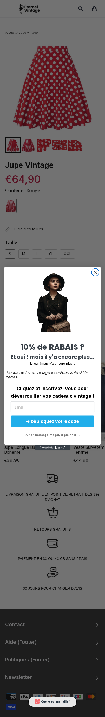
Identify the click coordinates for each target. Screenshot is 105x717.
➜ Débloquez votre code (52, 422)
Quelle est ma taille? (55, 701)
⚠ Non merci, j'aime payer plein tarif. (52, 435)
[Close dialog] (95, 272)
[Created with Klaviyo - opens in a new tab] (52, 447)
